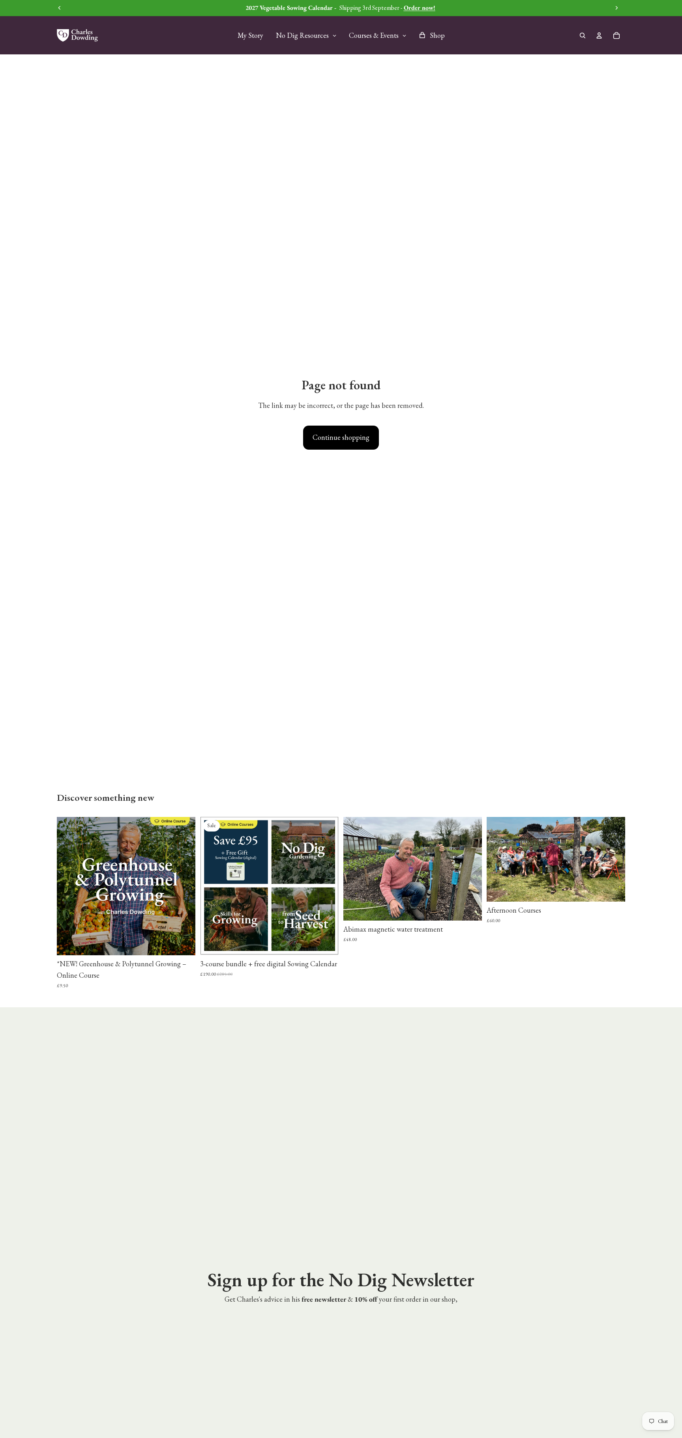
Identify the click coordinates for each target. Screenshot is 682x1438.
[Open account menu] (599, 35)
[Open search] (582, 35)
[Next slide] (183, 886)
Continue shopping (341, 437)
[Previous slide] (69, 886)
